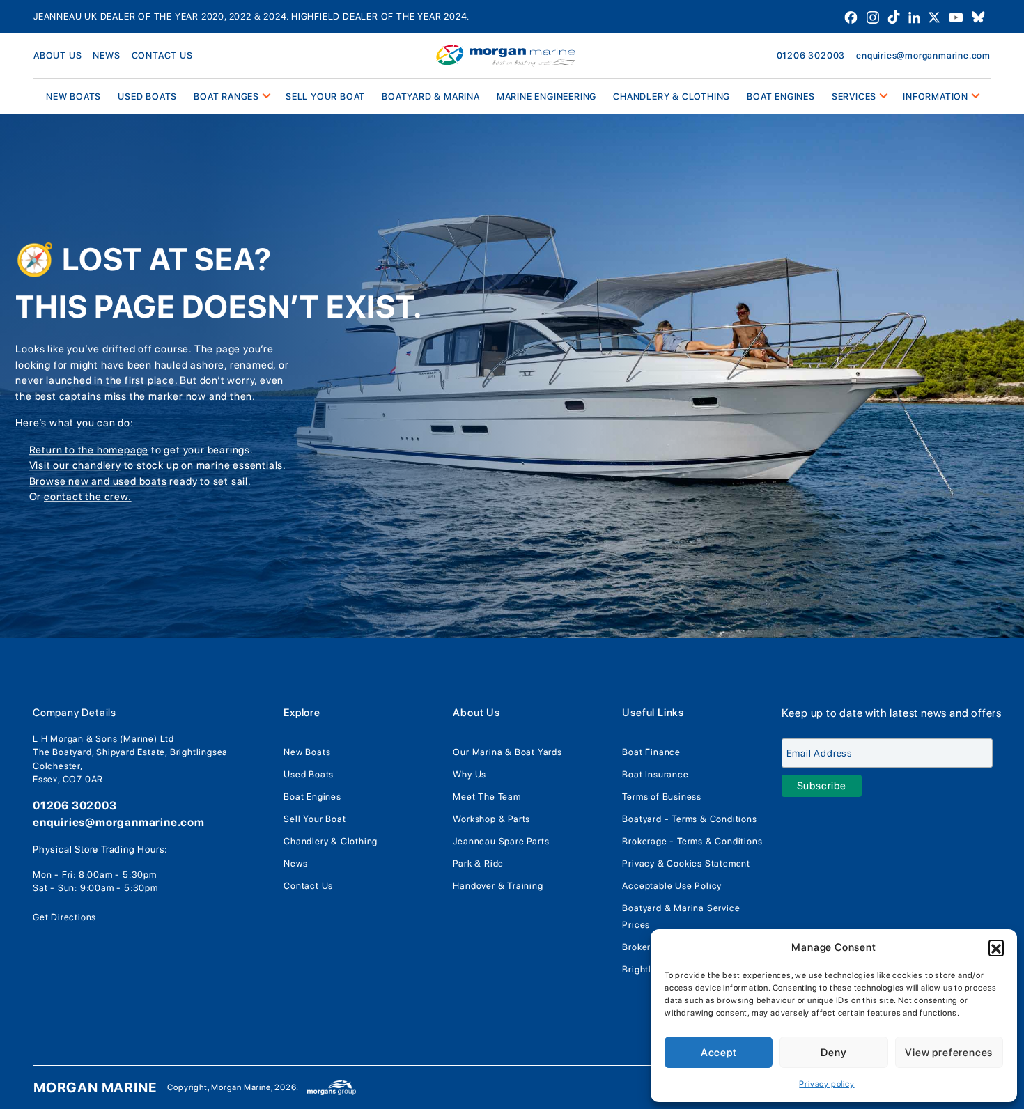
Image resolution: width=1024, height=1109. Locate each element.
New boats (73, 96)
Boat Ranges (226, 96)
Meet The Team (486, 796)
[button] (996, 947)
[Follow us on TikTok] (895, 16)
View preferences (949, 1052)
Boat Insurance (655, 774)
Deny (833, 1052)
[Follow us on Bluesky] (978, 16)
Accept (719, 1052)
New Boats (307, 752)
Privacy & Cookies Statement (686, 863)
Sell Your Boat (325, 96)
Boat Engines (312, 796)
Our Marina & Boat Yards (507, 752)
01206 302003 (811, 55)
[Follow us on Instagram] (874, 16)
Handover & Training (498, 886)
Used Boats (147, 96)
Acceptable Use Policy (672, 886)
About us (57, 55)
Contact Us (308, 886)
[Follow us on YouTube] (957, 16)
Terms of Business (661, 796)
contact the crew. (88, 497)
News (106, 55)
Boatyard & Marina (431, 96)
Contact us (162, 55)
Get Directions (64, 917)
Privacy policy (826, 1084)
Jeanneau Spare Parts (501, 841)
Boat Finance (651, 752)
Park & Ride (478, 863)
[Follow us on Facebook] (852, 16)
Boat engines (781, 96)
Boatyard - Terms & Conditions (689, 819)
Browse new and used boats (98, 481)
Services (854, 96)
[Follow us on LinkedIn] (915, 16)
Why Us (469, 774)
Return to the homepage (89, 450)
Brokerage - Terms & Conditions (692, 841)
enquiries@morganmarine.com (923, 55)
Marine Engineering (546, 96)
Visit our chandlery (75, 466)
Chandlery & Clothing (671, 96)
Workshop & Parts (491, 819)
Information (935, 96)
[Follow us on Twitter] (935, 16)
